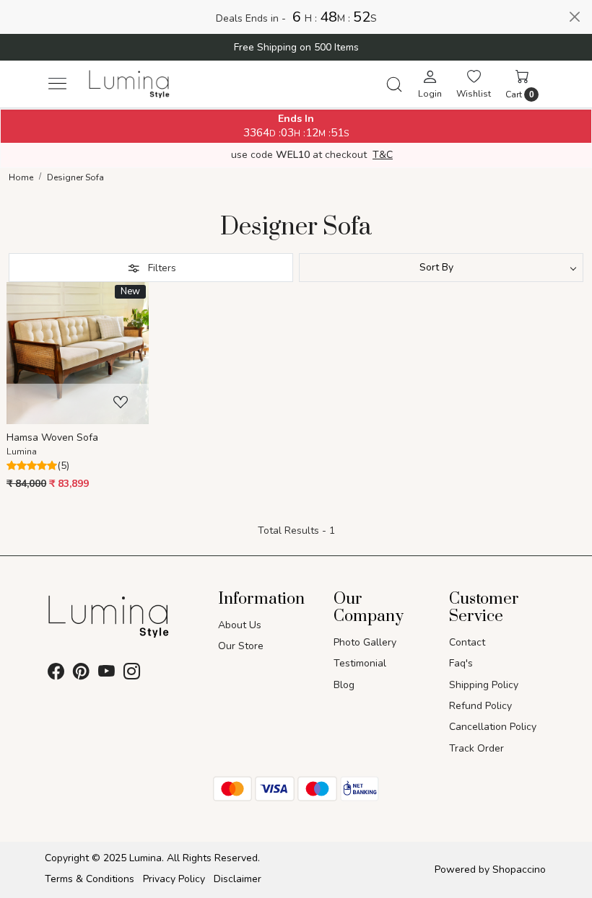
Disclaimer (237, 879)
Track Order (476, 748)
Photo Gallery (365, 642)
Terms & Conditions (89, 879)
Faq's (461, 663)
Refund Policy (480, 706)
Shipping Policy (483, 685)
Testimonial (360, 663)
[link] (394, 84)
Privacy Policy (174, 879)
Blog (344, 685)
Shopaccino (519, 869)
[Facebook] (56, 674)
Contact (467, 642)
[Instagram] (132, 674)
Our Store (241, 646)
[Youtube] (106, 674)
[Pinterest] (81, 674)
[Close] (574, 16)
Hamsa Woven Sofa (52, 437)
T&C (383, 155)
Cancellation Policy (492, 727)
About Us (239, 625)
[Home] (130, 84)
